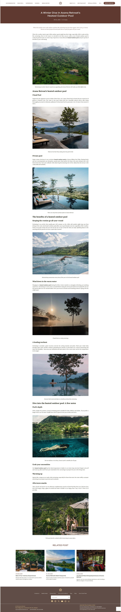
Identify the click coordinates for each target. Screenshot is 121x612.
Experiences (29, 3)
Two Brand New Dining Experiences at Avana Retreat (90, 576)
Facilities (20, 3)
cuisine (37, 3)
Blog (71, 593)
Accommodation (10, 3)
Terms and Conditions (63, 593)
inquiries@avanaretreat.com (21, 609)
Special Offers (92, 3)
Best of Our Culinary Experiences (26, 575)
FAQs (75, 593)
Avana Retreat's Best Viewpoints (56, 575)
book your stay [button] (109, 3)
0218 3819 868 (33, 609)
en (100, 3)
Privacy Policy (53, 593)
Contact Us (36, 593)
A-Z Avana (64, 19)
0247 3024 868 (40, 609)
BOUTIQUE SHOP (82, 3)
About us (72, 3)
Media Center (45, 3)
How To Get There (83, 593)
